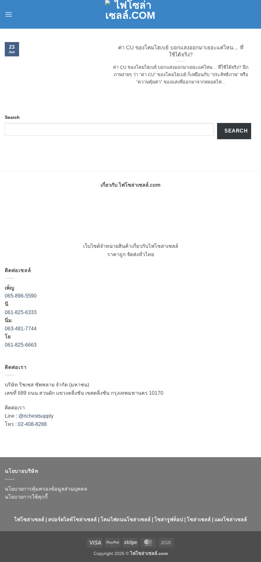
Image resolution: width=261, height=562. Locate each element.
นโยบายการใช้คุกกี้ (26, 497)
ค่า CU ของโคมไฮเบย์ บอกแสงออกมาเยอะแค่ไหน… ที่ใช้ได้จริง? (180, 51)
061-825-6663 (21, 345)
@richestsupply (35, 416)
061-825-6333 (21, 312)
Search (12, 117)
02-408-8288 (32, 424)
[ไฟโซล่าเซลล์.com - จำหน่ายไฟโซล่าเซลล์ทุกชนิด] (130, 14)
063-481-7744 (21, 328)
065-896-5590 (21, 296)
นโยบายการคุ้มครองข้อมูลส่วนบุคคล (46, 489)
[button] (8, 14)
